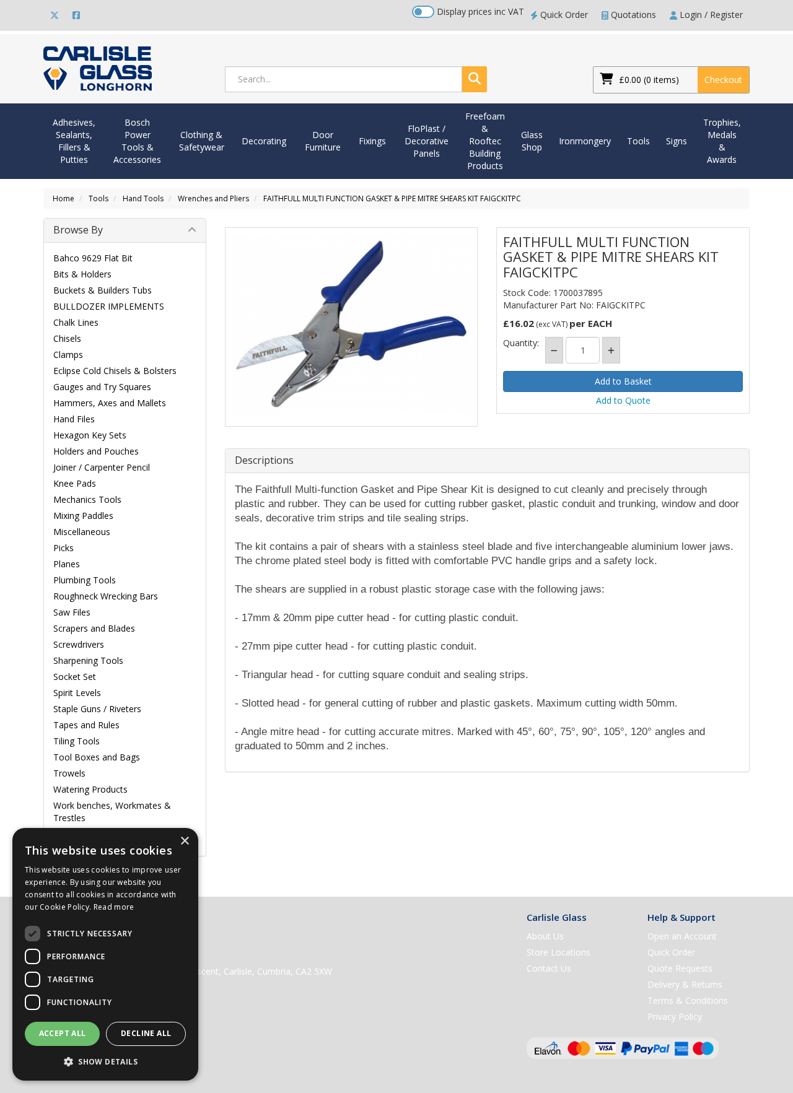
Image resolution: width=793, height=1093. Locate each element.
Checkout (723, 79)
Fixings (372, 141)
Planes (66, 564)
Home (63, 198)
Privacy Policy (674, 1016)
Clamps (68, 354)
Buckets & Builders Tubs (102, 290)
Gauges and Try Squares (102, 387)
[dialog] (105, 954)
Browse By (78, 230)
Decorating (264, 141)
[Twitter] (54, 14)
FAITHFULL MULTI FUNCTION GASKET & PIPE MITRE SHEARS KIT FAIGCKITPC (392, 198)
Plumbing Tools (84, 580)
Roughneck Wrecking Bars (105, 596)
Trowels (69, 773)
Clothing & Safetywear (201, 141)
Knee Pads (74, 483)
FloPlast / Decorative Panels (427, 141)
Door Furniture (323, 141)
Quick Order (563, 14)
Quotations (632, 14)
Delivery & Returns (684, 984)
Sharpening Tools (88, 660)
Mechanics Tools (87, 499)
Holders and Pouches (96, 451)
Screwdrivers (78, 644)
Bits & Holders (82, 274)
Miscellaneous (81, 532)
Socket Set (74, 676)
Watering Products (90, 789)
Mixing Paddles (83, 515)
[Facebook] (76, 14)
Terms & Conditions (687, 1000)
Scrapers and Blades (94, 628)
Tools (638, 141)
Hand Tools (143, 198)
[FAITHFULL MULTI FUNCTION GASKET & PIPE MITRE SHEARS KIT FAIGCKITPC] (351, 324)
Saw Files (71, 612)
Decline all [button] (146, 1033)
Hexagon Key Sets (89, 435)
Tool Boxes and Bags (96, 757)
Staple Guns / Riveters (97, 709)
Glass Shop (532, 141)
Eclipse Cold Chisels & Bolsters (115, 371)
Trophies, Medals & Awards (722, 140)
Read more (114, 907)
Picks (63, 548)
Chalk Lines (76, 322)
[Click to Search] (474, 79)
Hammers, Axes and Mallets (109, 403)
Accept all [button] (62, 1033)
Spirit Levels (77, 693)
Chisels (67, 338)
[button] (105, 1061)
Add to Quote (623, 400)
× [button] (184, 841)
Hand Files (74, 419)
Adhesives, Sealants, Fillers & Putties (74, 140)
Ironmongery (585, 141)
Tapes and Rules (86, 725)
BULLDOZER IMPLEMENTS (108, 306)
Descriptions (264, 460)
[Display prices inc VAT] (423, 12)
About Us (545, 936)
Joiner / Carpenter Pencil (101, 467)
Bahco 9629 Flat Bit (93, 258)
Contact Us (549, 968)
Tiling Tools (76, 741)
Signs (676, 141)
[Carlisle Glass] (97, 68)
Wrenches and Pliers (213, 198)
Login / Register (710, 14)
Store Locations (558, 952)
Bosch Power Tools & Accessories (137, 140)
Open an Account (682, 936)
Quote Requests (679, 968)
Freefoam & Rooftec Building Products (485, 141)
